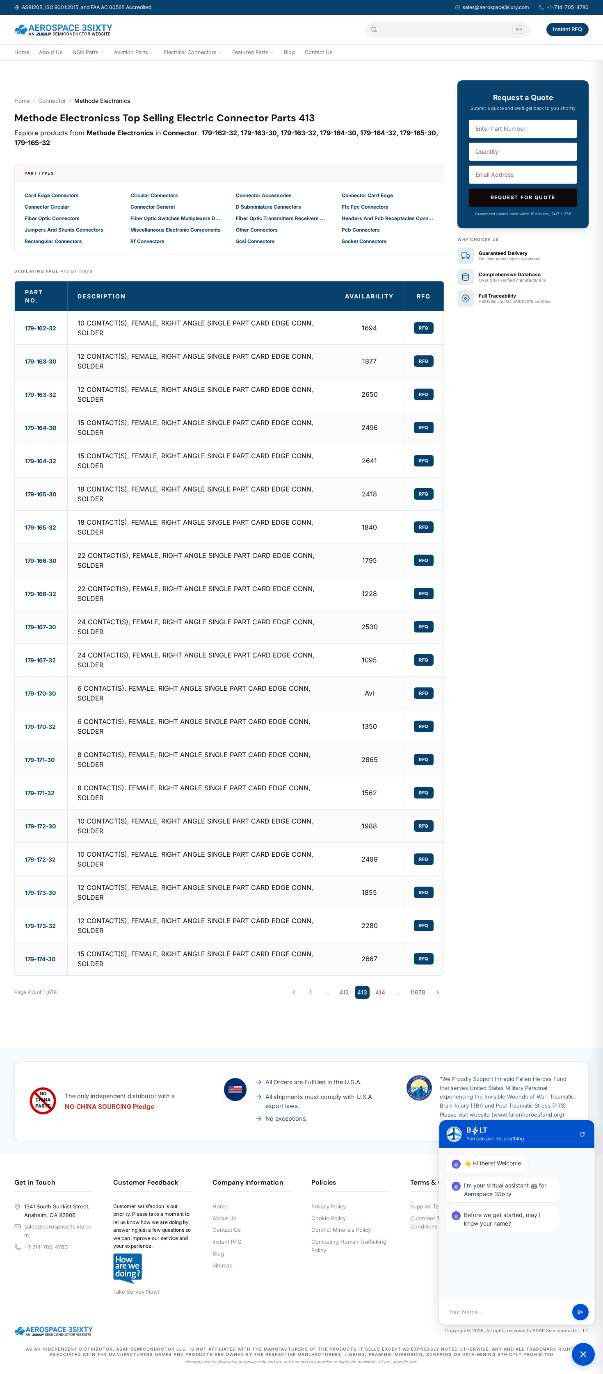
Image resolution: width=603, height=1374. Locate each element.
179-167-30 (40, 626)
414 (380, 992)
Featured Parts (250, 52)
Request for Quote (523, 197)
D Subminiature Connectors (268, 207)
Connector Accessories (264, 195)
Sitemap (222, 1265)
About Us (51, 52)
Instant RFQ (567, 29)
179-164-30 (40, 427)
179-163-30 (40, 361)
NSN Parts (85, 52)
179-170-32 (40, 726)
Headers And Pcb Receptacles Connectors (388, 218)
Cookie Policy (328, 1218)
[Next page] (437, 992)
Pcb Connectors (361, 230)
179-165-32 (40, 527)
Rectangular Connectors (53, 241)
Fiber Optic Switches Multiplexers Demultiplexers (176, 218)
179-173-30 (40, 892)
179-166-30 (40, 560)
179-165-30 (40, 494)
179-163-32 (40, 394)
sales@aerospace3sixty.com (496, 7)
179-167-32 (40, 660)
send (580, 1312)
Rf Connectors (147, 241)
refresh (582, 1134)
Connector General (152, 207)
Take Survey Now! (136, 1291)
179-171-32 (40, 792)
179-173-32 (40, 925)
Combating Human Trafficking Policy (348, 1245)
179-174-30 (40, 958)
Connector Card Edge (367, 195)
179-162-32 (40, 328)
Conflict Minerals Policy (341, 1229)
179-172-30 (40, 826)
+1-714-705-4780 (567, 7)
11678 (417, 992)
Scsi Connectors (255, 241)
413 (362, 992)
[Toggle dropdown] (101, 52)
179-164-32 (40, 460)
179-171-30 (40, 759)
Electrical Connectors (190, 52)
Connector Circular (47, 207)
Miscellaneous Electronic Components (175, 230)
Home (21, 52)
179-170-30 (40, 693)
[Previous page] (294, 992)
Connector (52, 100)
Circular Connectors (154, 195)
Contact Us (319, 52)
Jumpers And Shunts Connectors (64, 230)
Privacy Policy (328, 1206)
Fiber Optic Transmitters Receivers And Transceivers (282, 218)
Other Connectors (257, 230)
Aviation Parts (131, 52)
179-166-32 (40, 593)
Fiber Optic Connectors (52, 218)
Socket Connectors (364, 241)
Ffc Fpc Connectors (365, 207)
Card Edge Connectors (52, 195)
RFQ (424, 328)
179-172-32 (40, 859)
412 (344, 992)
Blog (289, 52)
